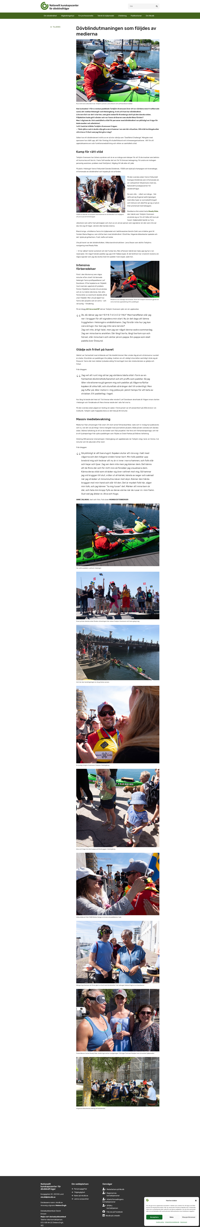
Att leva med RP (93, 309)
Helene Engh (61, 1205)
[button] (196, 1201)
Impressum (183, 1222)
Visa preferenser (188, 1217)
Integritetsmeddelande (172, 1222)
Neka (171, 1217)
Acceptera (154, 1217)
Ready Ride (153, 211)
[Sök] (156, 6)
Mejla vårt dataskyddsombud (53, 1217)
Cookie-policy (160, 1222)
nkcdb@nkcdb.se (48, 1197)
